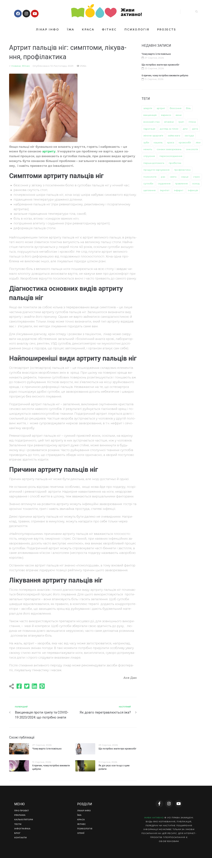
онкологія (192, 149)
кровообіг (185, 142)
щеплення (149, 190)
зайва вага (174, 135)
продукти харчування (156, 169)
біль (188, 108)
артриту (48, 151)
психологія (149, 176)
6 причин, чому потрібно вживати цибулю (165, 75)
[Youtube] (35, 13)
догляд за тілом (169, 128)
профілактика (182, 169)
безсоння (175, 108)
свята (173, 176)
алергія (147, 108)
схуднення (164, 183)
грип (181, 121)
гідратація (149, 128)
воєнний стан (151, 121)
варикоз (166, 115)
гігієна (192, 121)
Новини (16, 65)
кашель (158, 142)
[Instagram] (26, 13)
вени (179, 115)
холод (196, 183)
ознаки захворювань (169, 149)
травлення (181, 183)
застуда (189, 135)
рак (163, 176)
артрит (161, 108)
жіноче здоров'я (153, 135)
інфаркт (178, 190)
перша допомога (153, 163)
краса (170, 142)
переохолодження (170, 156)
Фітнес (26, 65)
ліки (198, 142)
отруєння (149, 156)
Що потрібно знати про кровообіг (117, 748)
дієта (195, 128)
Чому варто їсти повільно (47, 748)
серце (184, 176)
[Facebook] (18, 13)
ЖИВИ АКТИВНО (154, 817)
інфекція (193, 190)
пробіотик (175, 163)
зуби (146, 142)
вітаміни (169, 121)
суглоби (148, 183)
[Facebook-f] (159, 804)
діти (185, 128)
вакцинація (150, 115)
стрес (196, 176)
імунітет (164, 190)
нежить (147, 149)
